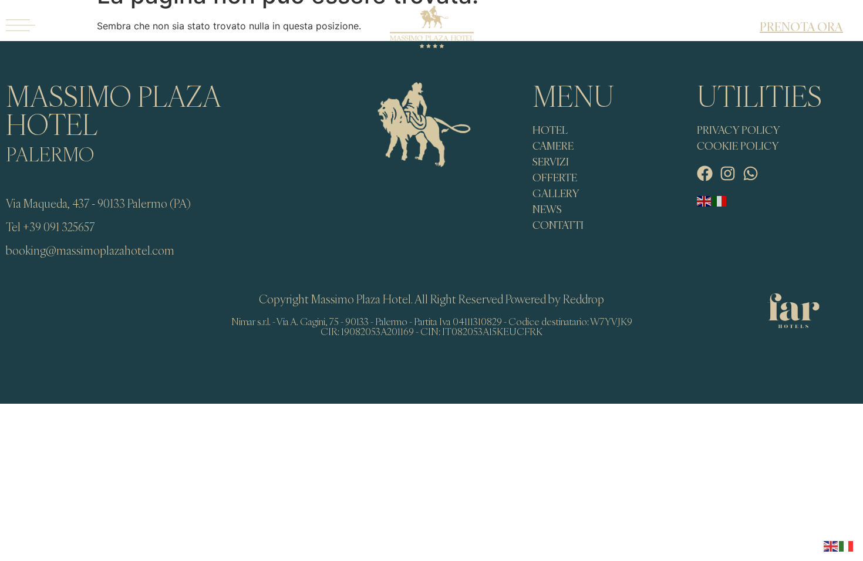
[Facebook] (705, 173)
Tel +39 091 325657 (50, 227)
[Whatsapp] (751, 173)
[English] (704, 200)
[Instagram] (728, 173)
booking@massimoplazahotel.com (90, 250)
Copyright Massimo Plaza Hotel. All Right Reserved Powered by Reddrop (431, 299)
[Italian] (719, 200)
